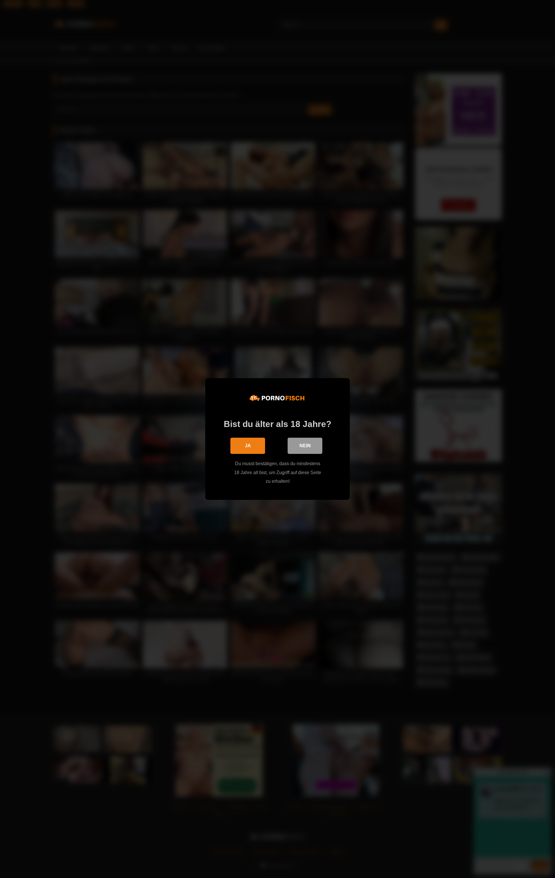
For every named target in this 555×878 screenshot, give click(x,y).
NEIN (305, 445)
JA (248, 445)
